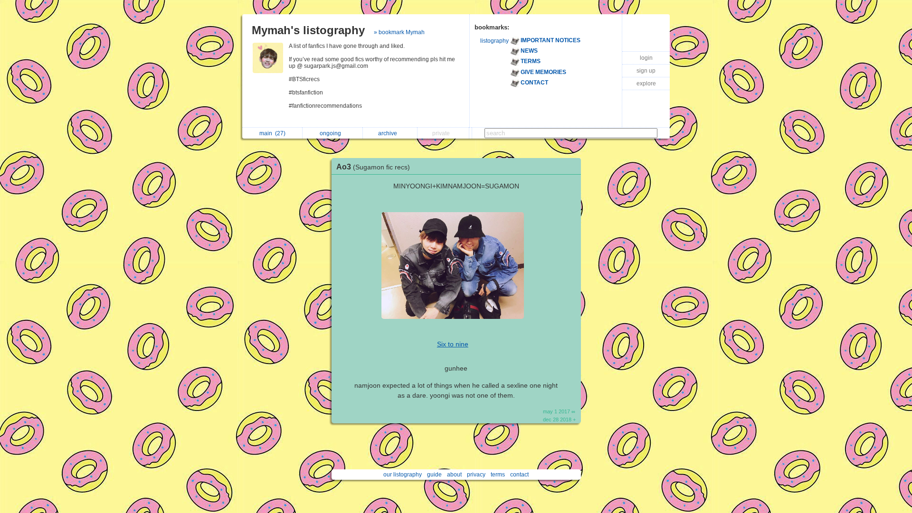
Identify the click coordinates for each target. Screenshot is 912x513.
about (454, 474)
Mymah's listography (308, 30)
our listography (402, 474)
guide (434, 474)
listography (494, 40)
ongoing (332, 133)
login (646, 58)
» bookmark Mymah (399, 32)
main (272, 133)
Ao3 (373, 167)
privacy (476, 474)
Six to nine (452, 344)
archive (389, 133)
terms (498, 474)
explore (646, 83)
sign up (646, 70)
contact (519, 474)
